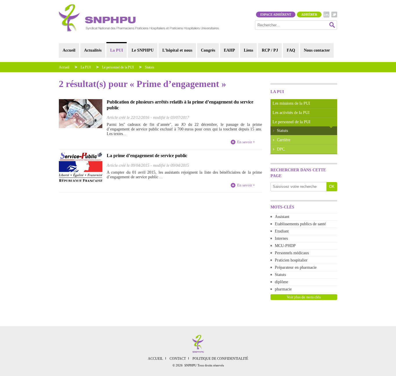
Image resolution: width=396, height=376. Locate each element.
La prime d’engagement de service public (147, 155)
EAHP (229, 50)
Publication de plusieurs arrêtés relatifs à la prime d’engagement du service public (180, 104)
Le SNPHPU (143, 50)
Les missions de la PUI (291, 103)
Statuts (149, 67)
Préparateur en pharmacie (296, 267)
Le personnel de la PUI (118, 67)
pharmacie (283, 289)
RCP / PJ (270, 50)
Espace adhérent (275, 14)
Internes (281, 238)
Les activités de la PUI (291, 112)
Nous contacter (317, 50)
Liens (248, 50)
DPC (281, 149)
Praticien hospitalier (291, 260)
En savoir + (246, 142)
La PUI (116, 50)
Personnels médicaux (292, 253)
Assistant (282, 217)
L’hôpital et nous (177, 50)
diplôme (281, 282)
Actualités (92, 50)
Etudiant (282, 231)
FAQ (291, 50)
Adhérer (309, 14)
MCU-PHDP (285, 246)
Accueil (69, 50)
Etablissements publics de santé (300, 224)
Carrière (283, 140)
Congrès (208, 50)
